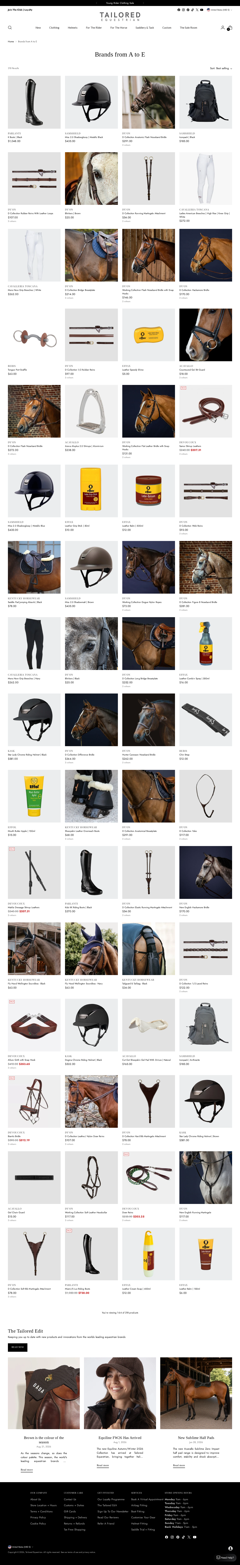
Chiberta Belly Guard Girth (135, 1441)
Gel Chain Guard (16, 1212)
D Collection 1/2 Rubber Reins (80, 369)
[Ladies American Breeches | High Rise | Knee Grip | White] (205, 178)
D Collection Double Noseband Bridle (26, 1441)
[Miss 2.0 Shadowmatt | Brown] (91, 567)
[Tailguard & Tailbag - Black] (148, 948)
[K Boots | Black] (34, 102)
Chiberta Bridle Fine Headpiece (23, 1517)
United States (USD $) (220, 9)
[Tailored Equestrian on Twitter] (197, 9)
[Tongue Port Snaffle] (34, 335)
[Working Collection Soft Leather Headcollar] (91, 1177)
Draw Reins (127, 1212)
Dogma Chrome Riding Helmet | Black (83, 1060)
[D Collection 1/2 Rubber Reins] (91, 335)
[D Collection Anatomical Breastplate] (148, 796)
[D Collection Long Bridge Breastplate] (148, 643)
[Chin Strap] (205, 720)
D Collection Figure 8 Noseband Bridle (198, 602)
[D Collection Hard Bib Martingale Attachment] (148, 1101)
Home (11, 41)
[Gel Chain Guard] (34, 1177)
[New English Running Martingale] (205, 1177)
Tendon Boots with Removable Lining (140, 1517)
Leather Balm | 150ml (189, 1288)
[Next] (143, 3)
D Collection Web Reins (191, 525)
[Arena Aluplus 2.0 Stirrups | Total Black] (34, 1330)
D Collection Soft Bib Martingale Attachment (29, 1288)
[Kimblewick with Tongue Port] (205, 1483)
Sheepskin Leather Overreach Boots (82, 831)
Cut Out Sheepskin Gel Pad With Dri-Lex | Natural (146, 1060)
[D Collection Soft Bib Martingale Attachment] (34, 1254)
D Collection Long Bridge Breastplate (140, 678)
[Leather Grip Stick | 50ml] (91, 491)
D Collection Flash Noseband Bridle (25, 446)
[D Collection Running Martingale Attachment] (148, 178)
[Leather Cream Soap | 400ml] (148, 1254)
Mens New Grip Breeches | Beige (81, 1365)
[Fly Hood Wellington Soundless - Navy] (91, 948)
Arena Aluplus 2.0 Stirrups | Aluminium (84, 446)
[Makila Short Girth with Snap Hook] (205, 1406)
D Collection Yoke (188, 831)
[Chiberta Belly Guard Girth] (148, 1406)
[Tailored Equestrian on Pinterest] (188, 9)
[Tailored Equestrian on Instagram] (183, 9)
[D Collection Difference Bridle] (91, 720)
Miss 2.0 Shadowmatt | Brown (79, 602)
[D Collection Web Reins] (205, 491)
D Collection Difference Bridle (79, 754)
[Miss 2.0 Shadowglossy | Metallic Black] (91, 102)
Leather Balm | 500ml (132, 525)
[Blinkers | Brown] (91, 178)
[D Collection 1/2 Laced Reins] (205, 948)
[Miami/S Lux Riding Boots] (91, 1254)
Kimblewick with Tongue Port (193, 1517)
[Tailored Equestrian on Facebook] (178, 9)
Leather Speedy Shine (133, 369)
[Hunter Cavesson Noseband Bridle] (148, 720)
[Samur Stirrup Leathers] (205, 411)
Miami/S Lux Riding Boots (77, 1288)
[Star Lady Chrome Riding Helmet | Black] (34, 720)
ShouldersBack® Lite (189, 1365)
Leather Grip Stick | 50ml (77, 525)
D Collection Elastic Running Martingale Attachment (147, 907)
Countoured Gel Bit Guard (192, 369)
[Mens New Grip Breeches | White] (34, 255)
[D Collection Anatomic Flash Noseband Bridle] (148, 102)
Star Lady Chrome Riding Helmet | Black (27, 754)
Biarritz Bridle (14, 1136)
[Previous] (96, 3)
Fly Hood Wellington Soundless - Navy (83, 983)
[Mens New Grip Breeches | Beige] (91, 1330)
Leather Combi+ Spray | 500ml (194, 678)
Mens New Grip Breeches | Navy (24, 678)
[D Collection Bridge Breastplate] (91, 255)
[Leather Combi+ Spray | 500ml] (205, 643)
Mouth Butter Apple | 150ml (21, 831)
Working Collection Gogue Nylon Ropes (141, 602)
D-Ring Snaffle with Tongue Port (80, 1441)
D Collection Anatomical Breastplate (139, 831)
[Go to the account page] (222, 27)
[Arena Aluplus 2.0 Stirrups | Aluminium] (91, 411)
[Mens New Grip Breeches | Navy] (34, 643)
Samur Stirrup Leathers (190, 446)
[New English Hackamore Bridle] (205, 872)
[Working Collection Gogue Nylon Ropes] (148, 567)
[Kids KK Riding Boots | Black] (91, 872)
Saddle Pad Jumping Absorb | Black (25, 602)
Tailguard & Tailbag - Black (134, 983)
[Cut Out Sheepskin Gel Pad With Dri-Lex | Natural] (148, 1025)
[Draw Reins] (148, 1177)
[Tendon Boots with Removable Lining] (148, 1483)
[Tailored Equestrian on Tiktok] (192, 9)
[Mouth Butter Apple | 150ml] (34, 796)
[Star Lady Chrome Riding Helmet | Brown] (205, 1101)
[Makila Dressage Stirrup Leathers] (34, 872)
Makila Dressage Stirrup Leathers (23, 907)
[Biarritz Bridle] (34, 1101)
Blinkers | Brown (73, 213)
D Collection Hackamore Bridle (194, 290)
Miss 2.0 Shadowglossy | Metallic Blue (26, 525)
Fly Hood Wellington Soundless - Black (26, 983)
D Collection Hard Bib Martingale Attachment (144, 1136)
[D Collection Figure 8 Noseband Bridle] (205, 567)
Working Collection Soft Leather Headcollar (86, 1212)
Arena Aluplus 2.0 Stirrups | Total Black (27, 1365)
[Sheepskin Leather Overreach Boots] (91, 796)
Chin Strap (184, 754)
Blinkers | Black (72, 678)
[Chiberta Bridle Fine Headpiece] (34, 1483)
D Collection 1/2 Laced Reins (193, 983)
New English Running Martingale (195, 1212)
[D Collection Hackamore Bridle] (205, 255)
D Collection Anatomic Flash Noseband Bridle (144, 137)
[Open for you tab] (230, 1548)
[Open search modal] (9, 27)
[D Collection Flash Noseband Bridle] (34, 411)
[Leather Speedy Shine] (148, 335)
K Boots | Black (15, 137)
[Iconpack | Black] (205, 102)
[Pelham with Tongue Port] (91, 1483)
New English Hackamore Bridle (194, 907)
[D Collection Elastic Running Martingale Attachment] (148, 872)
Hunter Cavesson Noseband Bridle (139, 754)
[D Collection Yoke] (205, 796)
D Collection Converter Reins (136, 1365)
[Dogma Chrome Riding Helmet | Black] (91, 1025)
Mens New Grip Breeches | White (24, 290)
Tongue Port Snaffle (17, 369)
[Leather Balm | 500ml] (148, 491)
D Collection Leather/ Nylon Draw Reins (84, 1136)
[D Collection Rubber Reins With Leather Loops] (34, 178)
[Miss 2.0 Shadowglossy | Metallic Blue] (34, 491)
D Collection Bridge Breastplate (80, 290)
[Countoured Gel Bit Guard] (205, 335)
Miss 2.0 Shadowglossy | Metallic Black (84, 137)
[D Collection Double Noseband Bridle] (34, 1406)
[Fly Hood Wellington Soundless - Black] (34, 948)
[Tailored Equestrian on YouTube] (201, 9)
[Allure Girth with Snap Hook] (34, 1025)
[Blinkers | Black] (91, 643)
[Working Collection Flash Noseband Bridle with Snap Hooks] (148, 255)
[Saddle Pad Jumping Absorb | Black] (34, 567)
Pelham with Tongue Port (77, 1517)
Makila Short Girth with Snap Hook (196, 1441)
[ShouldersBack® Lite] (205, 1330)
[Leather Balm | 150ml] (205, 1254)
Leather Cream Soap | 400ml (136, 1288)
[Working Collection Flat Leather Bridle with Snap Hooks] (148, 411)
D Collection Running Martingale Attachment (144, 213)
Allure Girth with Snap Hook (21, 1060)
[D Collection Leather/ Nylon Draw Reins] (91, 1101)
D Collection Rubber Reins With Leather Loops (30, 213)
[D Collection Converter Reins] (148, 1330)
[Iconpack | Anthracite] (205, 1025)
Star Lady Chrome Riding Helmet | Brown (199, 1136)
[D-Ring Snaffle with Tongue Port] (91, 1406)
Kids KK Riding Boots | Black (78, 907)
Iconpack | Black (187, 137)
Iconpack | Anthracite (189, 1060)
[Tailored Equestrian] (120, 16)
